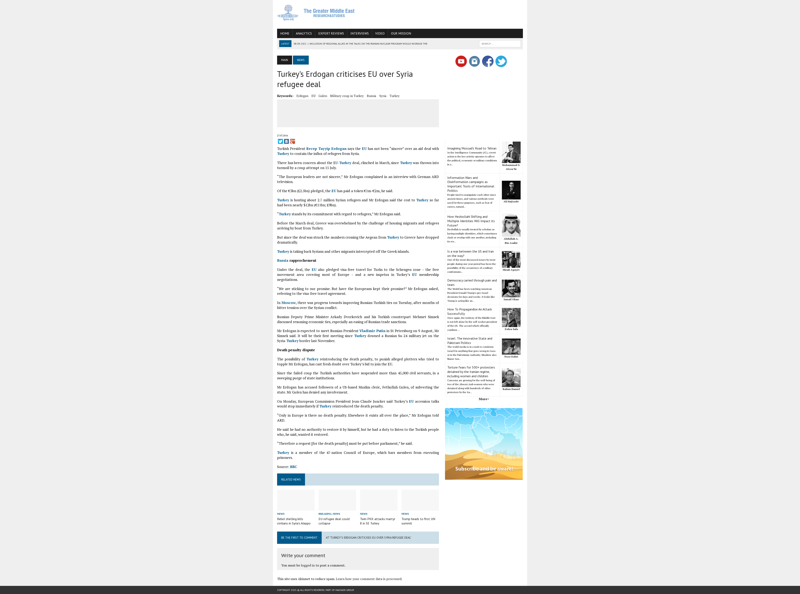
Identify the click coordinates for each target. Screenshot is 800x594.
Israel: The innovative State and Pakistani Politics (469, 340)
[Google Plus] (292, 141)
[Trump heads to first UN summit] (420, 508)
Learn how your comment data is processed (368, 579)
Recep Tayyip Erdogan (326, 148)
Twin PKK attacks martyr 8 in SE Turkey (377, 521)
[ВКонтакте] (286, 141)
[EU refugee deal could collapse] (337, 508)
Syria (382, 96)
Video (380, 33)
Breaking (325, 513)
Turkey (395, 96)
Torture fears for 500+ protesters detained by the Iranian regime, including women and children (471, 371)
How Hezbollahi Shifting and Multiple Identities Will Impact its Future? (471, 220)
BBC (293, 466)
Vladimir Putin (372, 330)
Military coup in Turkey (347, 96)
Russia (371, 96)
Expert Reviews (331, 33)
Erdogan (302, 96)
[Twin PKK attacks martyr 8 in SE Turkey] (379, 508)
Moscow (288, 302)
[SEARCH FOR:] (500, 43)
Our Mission (401, 33)
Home (284, 33)
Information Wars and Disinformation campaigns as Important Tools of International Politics (470, 184)
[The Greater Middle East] (316, 12)
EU (313, 96)
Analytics (304, 33)
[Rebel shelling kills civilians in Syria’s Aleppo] (296, 508)
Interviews (359, 33)
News (280, 513)
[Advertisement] (447, 13)
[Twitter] (280, 141)
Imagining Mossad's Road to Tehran (471, 148)
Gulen (323, 96)
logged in (308, 565)
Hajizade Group (344, 590)
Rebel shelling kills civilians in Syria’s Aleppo (294, 521)
